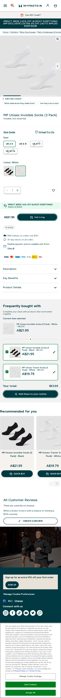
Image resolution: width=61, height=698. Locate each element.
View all (10, 248)
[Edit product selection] (54, 352)
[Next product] (57, 483)
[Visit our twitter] (33, 613)
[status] (12, 190)
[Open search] (12, 5)
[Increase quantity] (17, 190)
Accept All (30, 693)
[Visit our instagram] (6, 613)
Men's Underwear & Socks (49, 32)
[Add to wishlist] (53, 190)
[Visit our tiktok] (19, 613)
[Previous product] (51, 483)
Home (5, 32)
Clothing (14, 32)
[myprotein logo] (30, 5)
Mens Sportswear (28, 32)
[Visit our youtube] (26, 613)
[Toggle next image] (57, 66)
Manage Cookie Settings (31, 676)
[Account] (48, 6)
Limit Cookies (30, 685)
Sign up (12, 585)
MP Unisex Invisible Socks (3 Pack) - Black (17, 454)
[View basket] (55, 5)
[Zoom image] (57, 39)
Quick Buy (19, 474)
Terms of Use (35, 671)
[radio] (9, 144)
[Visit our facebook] (12, 613)
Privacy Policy (19, 671)
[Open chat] (40, 613)
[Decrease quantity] (7, 190)
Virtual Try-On (46, 132)
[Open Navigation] (5, 5)
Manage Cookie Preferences (19, 594)
